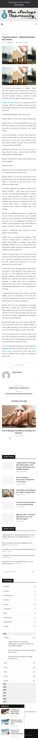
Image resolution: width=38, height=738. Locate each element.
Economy (20, 591)
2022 (4, 693)
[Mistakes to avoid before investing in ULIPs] (5, 722)
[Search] (36, 24)
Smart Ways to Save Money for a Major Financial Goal (26, 491)
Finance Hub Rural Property (11, 102)
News (20, 613)
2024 (4, 687)
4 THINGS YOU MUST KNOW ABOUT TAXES (15, 711)
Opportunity (20, 617)
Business (20, 586)
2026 (4, 634)
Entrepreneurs (20, 595)
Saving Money (20, 622)
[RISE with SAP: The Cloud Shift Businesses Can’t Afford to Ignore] (8, 518)
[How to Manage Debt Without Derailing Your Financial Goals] (19, 416)
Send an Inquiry (19, 5)
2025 (4, 684)
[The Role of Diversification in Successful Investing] (8, 505)
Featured (20, 600)
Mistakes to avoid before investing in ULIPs (17, 721)
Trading (20, 626)
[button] (3, 422)
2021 (4, 696)
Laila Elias (10, 42)
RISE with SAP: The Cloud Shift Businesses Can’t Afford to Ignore (25, 517)
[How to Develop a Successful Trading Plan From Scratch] (8, 480)
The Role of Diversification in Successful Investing (25, 503)
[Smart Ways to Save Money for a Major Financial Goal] (8, 493)
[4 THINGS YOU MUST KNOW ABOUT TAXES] (5, 711)
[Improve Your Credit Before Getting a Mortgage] (5, 732)
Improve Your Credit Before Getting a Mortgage (17, 731)
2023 (4, 690)
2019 (4, 701)
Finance (20, 604)
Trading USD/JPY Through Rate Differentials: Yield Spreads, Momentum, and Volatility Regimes (25, 466)
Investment (20, 609)
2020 (4, 699)
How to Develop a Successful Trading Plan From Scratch (25, 480)
